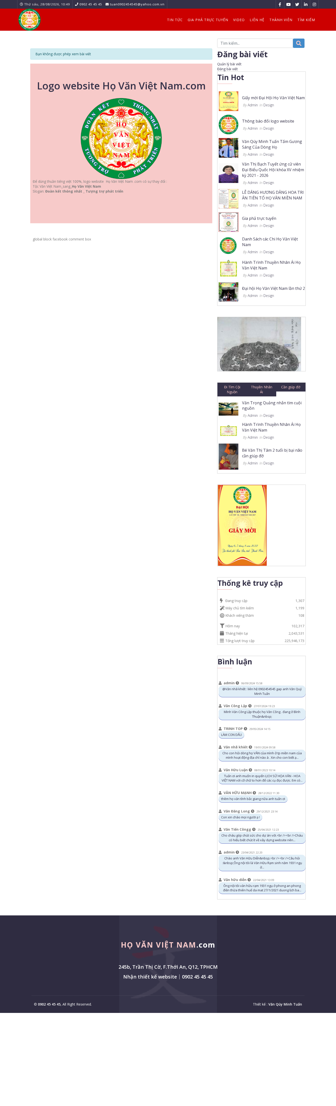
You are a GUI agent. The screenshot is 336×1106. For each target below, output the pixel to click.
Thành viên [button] (280, 19)
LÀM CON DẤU (231, 734)
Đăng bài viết (227, 69)
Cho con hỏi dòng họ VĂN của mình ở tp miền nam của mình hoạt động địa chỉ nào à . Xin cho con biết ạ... (262, 755)
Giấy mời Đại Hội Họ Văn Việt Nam (273, 97)
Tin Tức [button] (175, 19)
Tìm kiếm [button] (306, 19)
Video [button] (239, 19)
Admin (253, 105)
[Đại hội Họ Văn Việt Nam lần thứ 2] (228, 291)
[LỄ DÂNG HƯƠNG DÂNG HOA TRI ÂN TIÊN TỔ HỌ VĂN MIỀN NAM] (228, 198)
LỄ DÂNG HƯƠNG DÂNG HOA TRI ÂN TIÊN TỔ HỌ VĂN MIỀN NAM (273, 195)
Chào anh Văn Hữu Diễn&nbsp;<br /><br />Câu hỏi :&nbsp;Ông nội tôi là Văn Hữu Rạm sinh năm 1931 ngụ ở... (262, 862)
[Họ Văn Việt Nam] (29, 20)
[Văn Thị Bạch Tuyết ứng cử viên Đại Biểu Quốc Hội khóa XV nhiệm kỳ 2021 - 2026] (228, 172)
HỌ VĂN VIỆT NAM (168, 945)
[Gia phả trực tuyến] (228, 221)
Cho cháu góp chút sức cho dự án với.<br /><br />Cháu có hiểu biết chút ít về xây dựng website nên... (262, 837)
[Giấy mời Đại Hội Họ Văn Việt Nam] (228, 100)
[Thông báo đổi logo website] (228, 124)
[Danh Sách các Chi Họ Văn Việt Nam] (228, 244)
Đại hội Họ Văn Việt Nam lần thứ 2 (273, 288)
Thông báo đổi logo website (268, 121)
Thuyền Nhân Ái (261, 389)
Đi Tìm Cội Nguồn (232, 389)
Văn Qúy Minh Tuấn (285, 1004)
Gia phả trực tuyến (259, 218)
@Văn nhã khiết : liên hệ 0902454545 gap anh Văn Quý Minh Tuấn (262, 691)
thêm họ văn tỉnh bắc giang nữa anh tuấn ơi (253, 799)
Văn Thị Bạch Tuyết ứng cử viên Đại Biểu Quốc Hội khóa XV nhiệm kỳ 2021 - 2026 (273, 169)
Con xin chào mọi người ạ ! (240, 817)
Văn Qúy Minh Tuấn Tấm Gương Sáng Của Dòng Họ (272, 144)
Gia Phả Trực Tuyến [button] (208, 19)
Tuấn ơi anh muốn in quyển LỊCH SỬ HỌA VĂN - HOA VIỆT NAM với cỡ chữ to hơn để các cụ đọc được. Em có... (262, 778)
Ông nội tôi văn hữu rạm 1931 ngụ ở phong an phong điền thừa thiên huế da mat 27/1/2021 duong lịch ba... (262, 888)
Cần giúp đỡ (290, 387)
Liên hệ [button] (257, 19)
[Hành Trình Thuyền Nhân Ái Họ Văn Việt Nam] (228, 268)
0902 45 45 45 (90, 4)
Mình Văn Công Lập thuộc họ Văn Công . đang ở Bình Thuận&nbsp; (262, 714)
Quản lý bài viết (229, 64)
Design (268, 105)
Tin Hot (230, 77)
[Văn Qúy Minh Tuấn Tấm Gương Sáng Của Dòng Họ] (228, 147)
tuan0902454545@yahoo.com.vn (137, 4)
